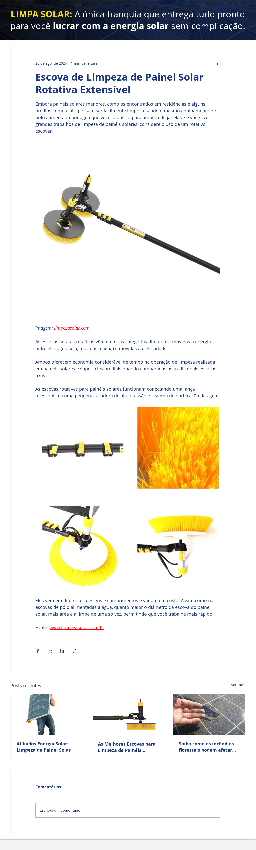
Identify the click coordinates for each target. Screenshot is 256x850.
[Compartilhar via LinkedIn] (62, 651)
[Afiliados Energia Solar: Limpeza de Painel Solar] (47, 714)
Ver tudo (238, 684)
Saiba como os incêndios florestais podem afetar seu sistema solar (206, 747)
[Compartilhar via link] (74, 651)
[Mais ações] (217, 63)
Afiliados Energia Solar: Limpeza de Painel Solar (44, 747)
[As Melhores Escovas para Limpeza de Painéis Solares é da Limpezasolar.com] (128, 714)
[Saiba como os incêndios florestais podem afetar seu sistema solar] (209, 714)
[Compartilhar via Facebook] (38, 651)
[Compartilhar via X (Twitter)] (50, 651)
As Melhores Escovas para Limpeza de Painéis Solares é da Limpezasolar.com (127, 747)
